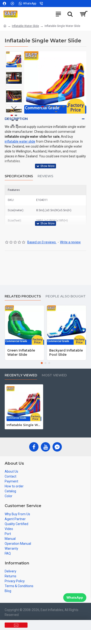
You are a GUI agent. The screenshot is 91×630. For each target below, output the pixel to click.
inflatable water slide (20, 141)
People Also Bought (66, 296)
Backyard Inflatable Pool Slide (66, 352)
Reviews (45, 176)
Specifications (19, 176)
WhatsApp (74, 597)
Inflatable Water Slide (25, 26)
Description (16, 119)
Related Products (23, 296)
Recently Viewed (21, 375)
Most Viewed (54, 375)
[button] (29, 82)
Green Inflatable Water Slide (21, 352)
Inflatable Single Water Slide (24, 425)
